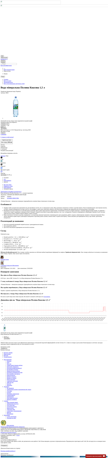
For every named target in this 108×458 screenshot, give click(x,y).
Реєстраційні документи (13, 374)
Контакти (9, 385)
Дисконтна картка (12, 406)
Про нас (9, 364)
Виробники (10, 413)
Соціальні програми (12, 381)
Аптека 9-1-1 (4, 59)
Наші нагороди (11, 375)
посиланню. (47, 296)
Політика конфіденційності (14, 368)
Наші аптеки (7, 354)
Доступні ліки (11, 405)
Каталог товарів (8, 352)
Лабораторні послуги (12, 403)
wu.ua (17, 435)
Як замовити (10, 388)
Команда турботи (11, 378)
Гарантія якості (11, 395)
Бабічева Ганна (5, 259)
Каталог (3, 60)
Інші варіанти (7, 180)
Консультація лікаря (9, 69)
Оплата (9, 392)
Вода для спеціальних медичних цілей (14, 83)
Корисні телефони (12, 399)
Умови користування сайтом (14, 365)
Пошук (2, 76)
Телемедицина (8, 357)
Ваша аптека (10, 408)
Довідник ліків (11, 409)
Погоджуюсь (4, 436)
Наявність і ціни (8, 186)
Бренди (9, 412)
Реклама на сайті (11, 418)
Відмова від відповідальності (8, 432)
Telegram (3, 156)
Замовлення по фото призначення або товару (19, 389)
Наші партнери (11, 379)
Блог (8, 362)
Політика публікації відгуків (14, 372)
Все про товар (7, 184)
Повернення (10, 396)
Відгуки (6, 355)
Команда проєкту (11, 376)
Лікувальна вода (8, 82)
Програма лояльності (12, 366)
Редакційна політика (12, 369)
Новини (9, 361)
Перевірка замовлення (13, 393)
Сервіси (6, 401)
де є (5, 179)
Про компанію (8, 359)
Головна (6, 79)
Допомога (6, 386)
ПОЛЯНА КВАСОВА (13, 198)
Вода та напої (7, 80)
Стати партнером (11, 416)
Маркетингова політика (13, 371)
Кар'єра (9, 384)
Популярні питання (12, 398)
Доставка (9, 391)
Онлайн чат (4, 348)
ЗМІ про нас (10, 382)
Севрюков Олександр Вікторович (10, 265)
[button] (7, 141)
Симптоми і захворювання (14, 411)
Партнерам (7, 415)
